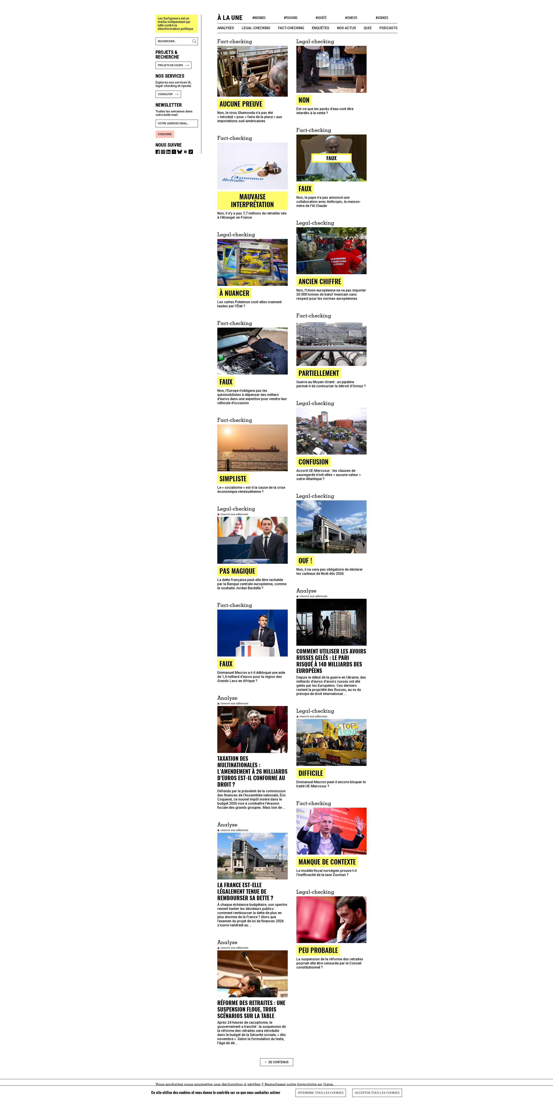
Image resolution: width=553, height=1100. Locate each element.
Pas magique (237, 571)
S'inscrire (165, 134)
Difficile (311, 773)
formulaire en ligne (315, 1085)
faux (225, 381)
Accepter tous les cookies (377, 1092)
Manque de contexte (327, 861)
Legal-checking (256, 28)
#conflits (351, 17)
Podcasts (388, 28)
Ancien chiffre (320, 281)
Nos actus (346, 28)
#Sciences (382, 17)
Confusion (314, 461)
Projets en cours (170, 65)
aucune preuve (240, 104)
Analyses (225, 28)
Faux (305, 188)
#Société (321, 17)
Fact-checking (291, 28)
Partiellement (319, 373)
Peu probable (318, 950)
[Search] (195, 41)
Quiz (368, 28)
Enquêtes (320, 28)
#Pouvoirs (290, 17)
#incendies (259, 17)
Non (304, 100)
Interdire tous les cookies (320, 1092)
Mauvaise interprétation (252, 200)
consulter (165, 94)
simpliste (232, 478)
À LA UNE (229, 17)
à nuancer (234, 293)
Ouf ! (305, 560)
